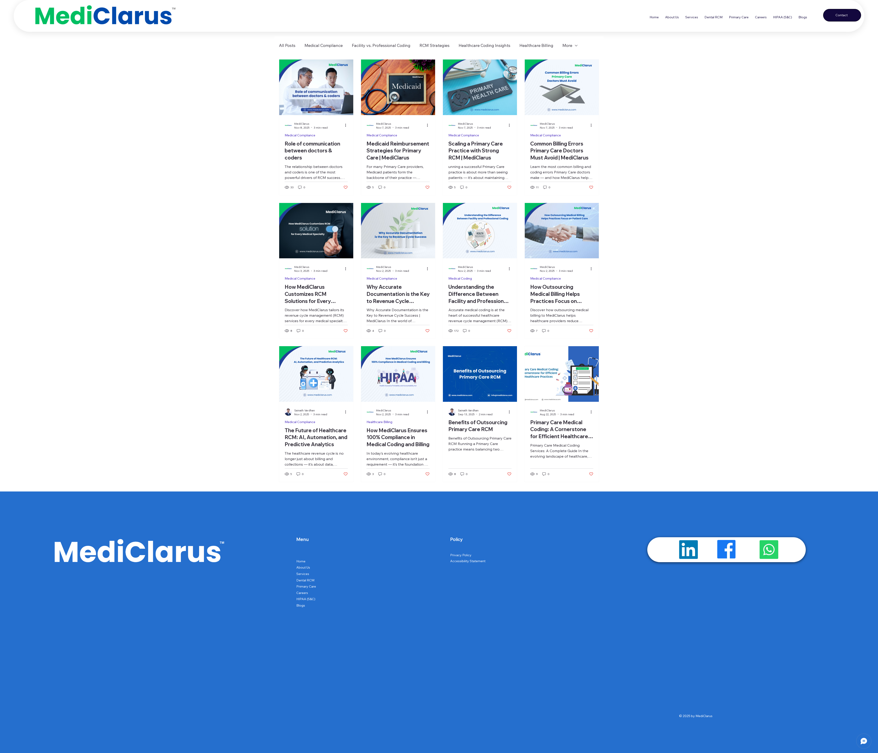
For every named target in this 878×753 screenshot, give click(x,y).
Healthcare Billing (536, 45)
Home (300, 561)
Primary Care (306, 586)
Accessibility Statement (467, 561)
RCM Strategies (435, 45)
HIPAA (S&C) (305, 599)
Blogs (300, 605)
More (567, 45)
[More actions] (347, 125)
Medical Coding (460, 279)
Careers (302, 593)
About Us (303, 567)
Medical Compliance (324, 45)
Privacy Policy (460, 555)
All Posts (287, 45)
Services (302, 574)
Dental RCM (305, 580)
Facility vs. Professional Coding (381, 45)
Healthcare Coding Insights (484, 45)
